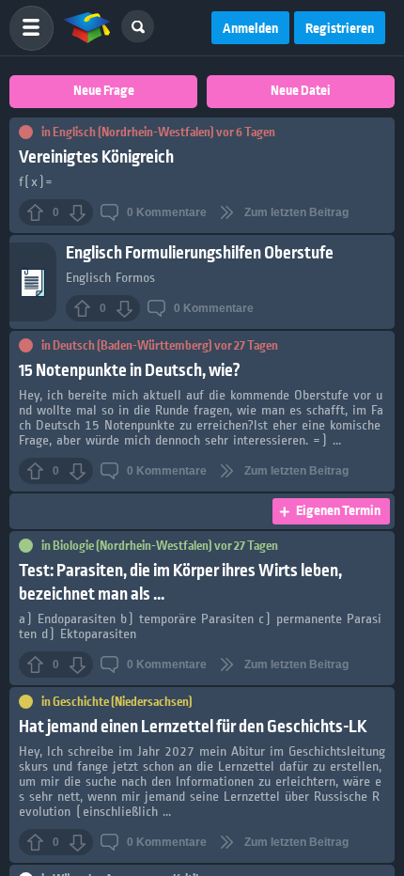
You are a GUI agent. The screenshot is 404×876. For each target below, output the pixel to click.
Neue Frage (103, 91)
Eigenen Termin (338, 511)
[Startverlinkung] (87, 28)
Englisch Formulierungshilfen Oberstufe (200, 253)
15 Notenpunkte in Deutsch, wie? (130, 371)
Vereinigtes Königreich (96, 157)
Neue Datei (301, 91)
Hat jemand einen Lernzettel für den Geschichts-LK (193, 727)
